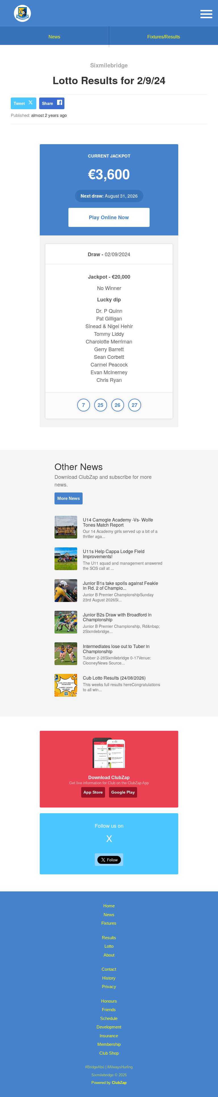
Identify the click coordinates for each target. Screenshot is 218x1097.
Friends (109, 1009)
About (109, 955)
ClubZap (119, 1083)
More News (68, 498)
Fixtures (108, 923)
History (109, 978)
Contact (109, 969)
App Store (93, 792)
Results (109, 937)
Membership (109, 1044)
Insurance (109, 1035)
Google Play (123, 792)
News (54, 36)
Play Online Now (109, 217)
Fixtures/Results (163, 36)
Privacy (109, 986)
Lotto (109, 946)
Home (109, 905)
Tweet (19, 103)
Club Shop (109, 1053)
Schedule (109, 1018)
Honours (109, 1001)
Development (109, 1026)
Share (47, 103)
